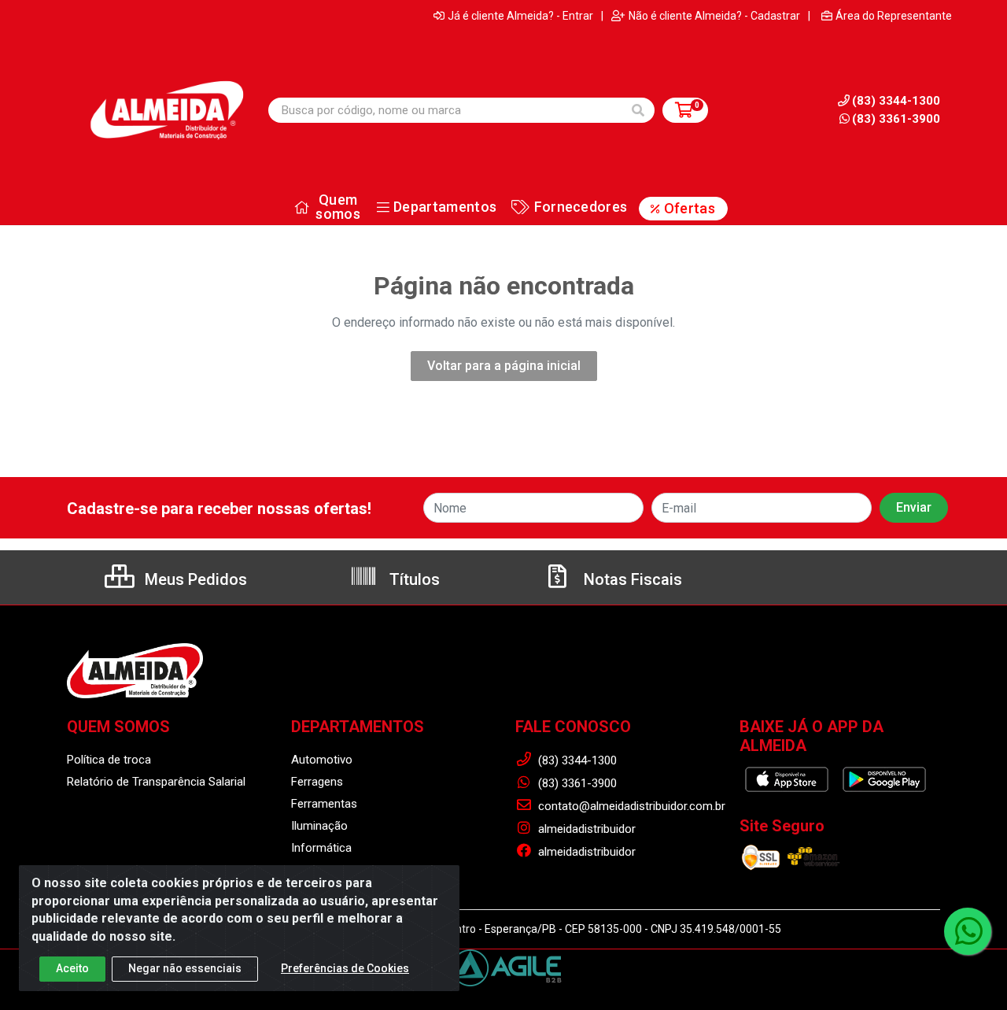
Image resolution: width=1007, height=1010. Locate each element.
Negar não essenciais (185, 968)
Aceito (72, 968)
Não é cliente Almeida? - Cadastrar (714, 15)
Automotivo (321, 760)
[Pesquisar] (638, 110)
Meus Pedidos (194, 579)
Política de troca (109, 760)
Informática (321, 848)
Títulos (412, 579)
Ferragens (317, 782)
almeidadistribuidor (585, 829)
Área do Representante (893, 15)
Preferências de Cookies (345, 968)
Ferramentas (324, 804)
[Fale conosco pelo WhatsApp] (967, 931)
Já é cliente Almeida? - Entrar (520, 15)
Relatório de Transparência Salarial (156, 782)
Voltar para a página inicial (504, 365)
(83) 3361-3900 (896, 119)
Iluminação (319, 826)
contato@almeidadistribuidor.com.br (630, 806)
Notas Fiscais (631, 579)
